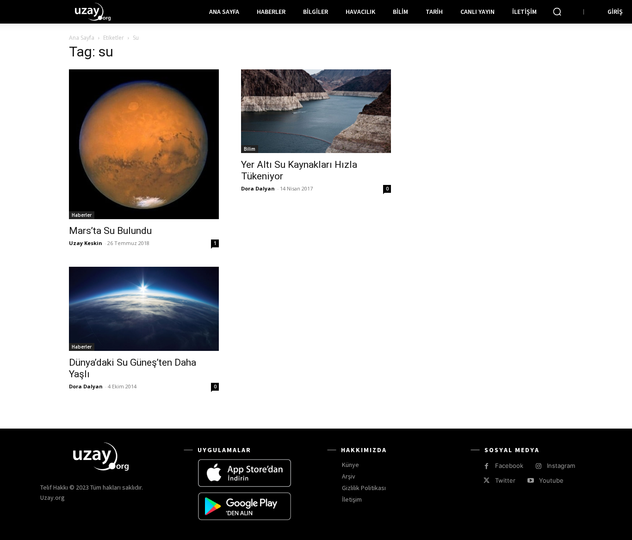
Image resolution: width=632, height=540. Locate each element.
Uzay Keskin (85, 242)
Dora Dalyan (258, 188)
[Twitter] (486, 480)
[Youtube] (530, 480)
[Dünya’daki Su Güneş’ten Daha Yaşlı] (144, 309)
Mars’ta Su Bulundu (110, 230)
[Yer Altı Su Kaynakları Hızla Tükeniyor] (316, 111)
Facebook (509, 465)
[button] (557, 11)
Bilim (249, 149)
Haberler (82, 215)
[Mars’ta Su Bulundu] (144, 144)
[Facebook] (486, 466)
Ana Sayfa (81, 38)
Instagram (561, 465)
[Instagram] (538, 466)
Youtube (551, 480)
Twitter (505, 480)
